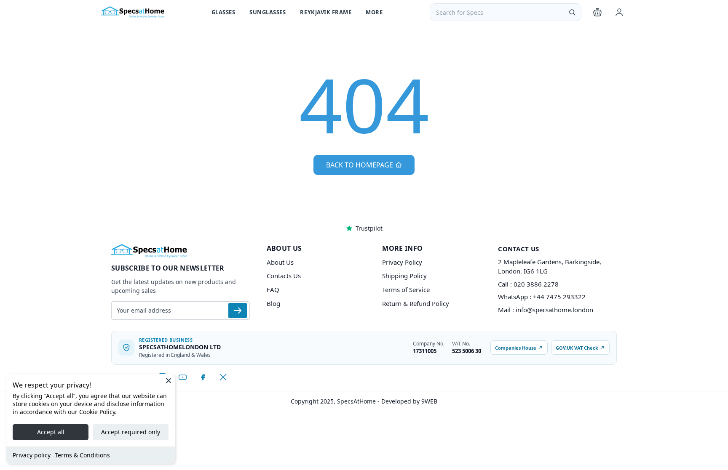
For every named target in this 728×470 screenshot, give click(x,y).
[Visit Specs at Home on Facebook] (202, 377)
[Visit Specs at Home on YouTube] (182, 377)
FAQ (273, 289)
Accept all (50, 432)
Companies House (515, 348)
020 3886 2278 (536, 284)
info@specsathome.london (554, 309)
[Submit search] (572, 12)
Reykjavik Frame (325, 12)
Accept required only (130, 432)
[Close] (168, 380)
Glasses (223, 12)
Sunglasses (267, 12)
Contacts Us (284, 275)
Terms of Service (406, 289)
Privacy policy (32, 455)
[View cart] (597, 12)
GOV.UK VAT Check (577, 348)
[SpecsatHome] (132, 12)
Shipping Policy (404, 275)
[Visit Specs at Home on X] (222, 377)
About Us (280, 262)
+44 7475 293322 (559, 296)
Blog (273, 303)
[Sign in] (619, 12)
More (374, 12)
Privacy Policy (402, 262)
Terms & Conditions (82, 455)
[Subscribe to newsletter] (237, 310)
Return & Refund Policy (415, 303)
